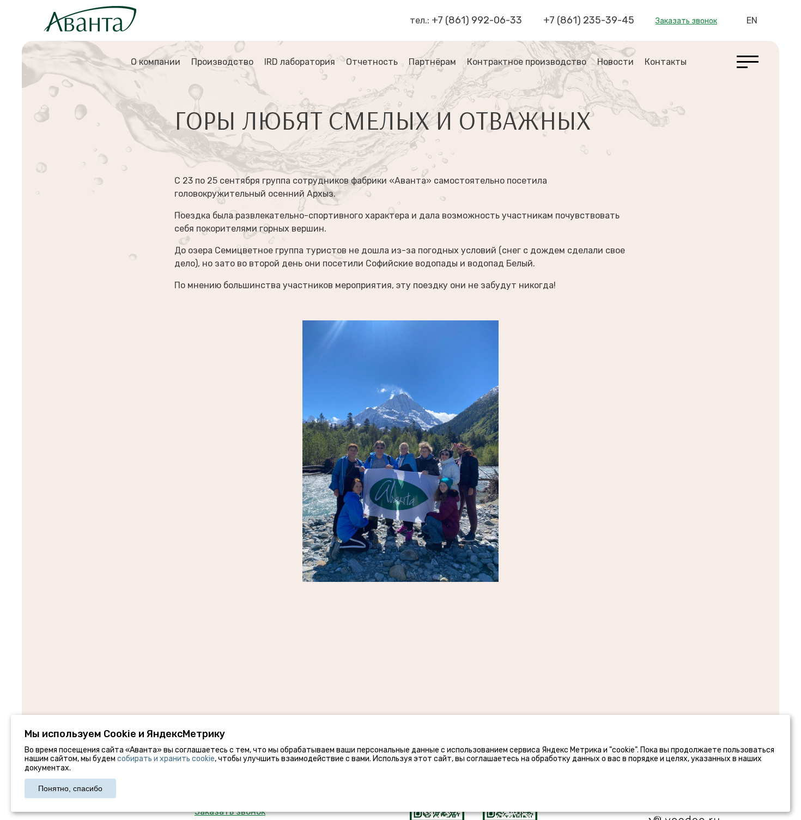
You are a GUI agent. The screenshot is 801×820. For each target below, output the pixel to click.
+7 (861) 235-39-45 (588, 20)
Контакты (666, 62)
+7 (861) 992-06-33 (477, 20)
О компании (155, 62)
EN (752, 20)
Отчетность (372, 62)
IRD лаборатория (299, 62)
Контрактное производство (526, 62)
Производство (222, 62)
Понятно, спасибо (70, 788)
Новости (615, 62)
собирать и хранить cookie (166, 758)
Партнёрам (432, 62)
